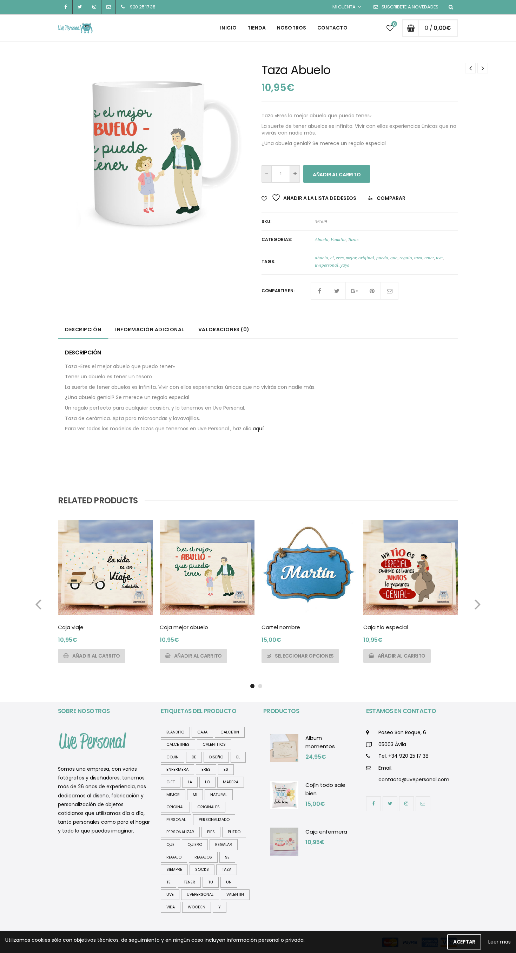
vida (170, 907)
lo (207, 782)
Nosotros (291, 27)
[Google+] (354, 291)
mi (195, 794)
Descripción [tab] (83, 329)
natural (218, 794)
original (366, 257)
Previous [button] (38, 604)
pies (211, 832)
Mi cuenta (344, 7)
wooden (196, 907)
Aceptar (464, 941)
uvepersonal (326, 265)
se (227, 857)
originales (208, 807)
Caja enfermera (326, 831)
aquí (258, 428)
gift (170, 782)
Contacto (332, 27)
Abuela (322, 239)
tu (210, 882)
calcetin (229, 732)
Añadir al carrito (336, 174)
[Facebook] (319, 291)
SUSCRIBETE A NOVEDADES (410, 7)
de (194, 757)
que (393, 257)
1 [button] (252, 686)
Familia (338, 239)
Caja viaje (71, 627)
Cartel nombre (281, 627)
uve (439, 257)
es (226, 769)
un (229, 882)
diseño (216, 757)
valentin (235, 894)
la (190, 782)
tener (429, 257)
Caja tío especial (385, 627)
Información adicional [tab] (149, 329)
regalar (223, 844)
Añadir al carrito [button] (96, 655)
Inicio (228, 27)
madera (230, 782)
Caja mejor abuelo (184, 627)
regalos (203, 857)
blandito (175, 732)
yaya (345, 265)
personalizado (214, 819)
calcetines (178, 744)
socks (202, 869)
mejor (351, 257)
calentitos (214, 744)
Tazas (353, 239)
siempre (174, 869)
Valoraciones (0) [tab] (224, 329)
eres (340, 257)
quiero (194, 844)
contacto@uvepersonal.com (413, 779)
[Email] (389, 291)
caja (202, 732)
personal (176, 819)
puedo (382, 257)
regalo (405, 257)
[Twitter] (337, 291)
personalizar (180, 832)
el (332, 257)
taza (418, 257)
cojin (172, 757)
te (168, 882)
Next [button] (478, 604)
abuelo (321, 257)
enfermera (177, 769)
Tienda (256, 27)
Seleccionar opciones (304, 655)
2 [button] (260, 686)
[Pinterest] (372, 291)
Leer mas (499, 941)
